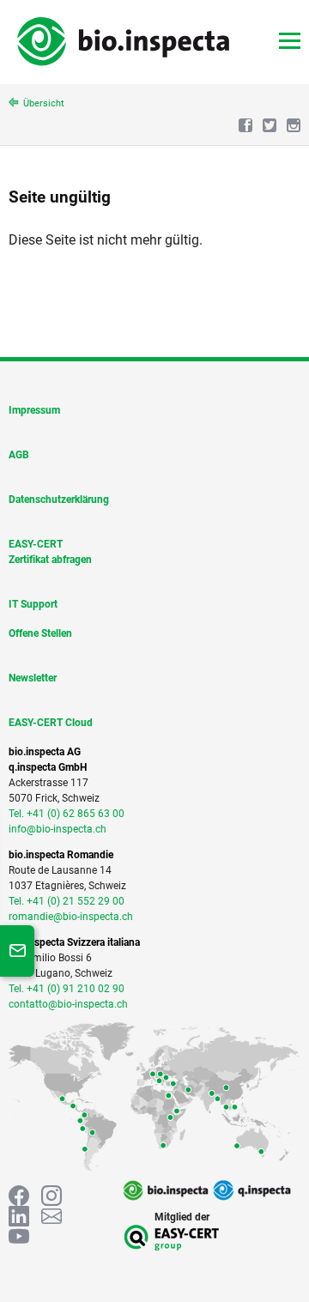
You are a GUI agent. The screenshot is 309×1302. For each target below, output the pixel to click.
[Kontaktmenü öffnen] (17, 951)
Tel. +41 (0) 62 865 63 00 (66, 814)
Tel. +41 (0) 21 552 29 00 (66, 901)
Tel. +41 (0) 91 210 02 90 (66, 989)
